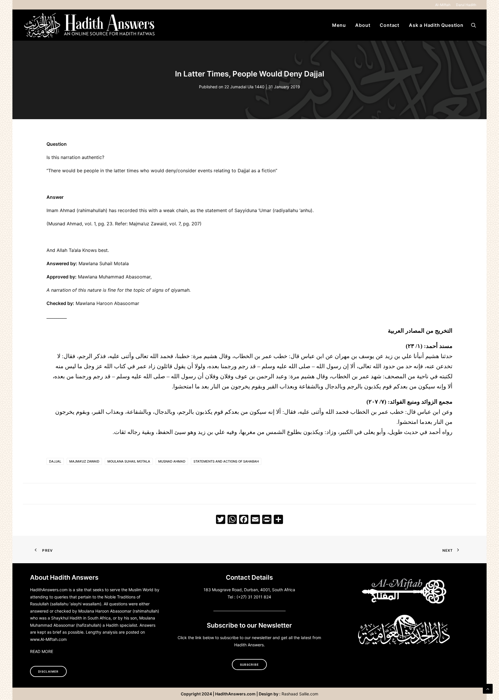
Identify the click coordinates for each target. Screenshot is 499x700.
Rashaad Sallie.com (300, 693)
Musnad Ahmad (171, 461)
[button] (473, 25)
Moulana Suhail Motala (128, 461)
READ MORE (41, 651)
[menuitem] (444, 5)
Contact (389, 25)
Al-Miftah (442, 5)
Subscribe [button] (249, 664)
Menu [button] (339, 25)
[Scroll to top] (488, 688)
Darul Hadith (466, 5)
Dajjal (55, 461)
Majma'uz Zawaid (84, 461)
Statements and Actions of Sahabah (226, 461)
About (362, 25)
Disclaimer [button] (48, 671)
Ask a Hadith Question (436, 25)
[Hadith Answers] (90, 25)
